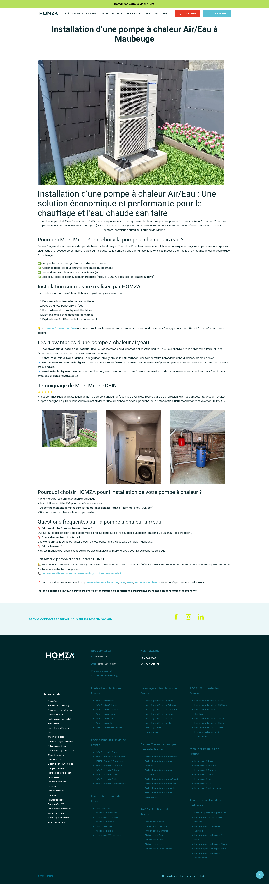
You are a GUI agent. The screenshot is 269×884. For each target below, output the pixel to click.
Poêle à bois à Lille (104, 723)
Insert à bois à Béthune (106, 812)
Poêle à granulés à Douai (107, 770)
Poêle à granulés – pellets (60, 719)
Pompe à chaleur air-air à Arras (209, 700)
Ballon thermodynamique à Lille (160, 788)
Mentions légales (170, 876)
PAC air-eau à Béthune (156, 826)
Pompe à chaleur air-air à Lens (209, 723)
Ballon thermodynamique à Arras (161, 756)
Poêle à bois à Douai (105, 714)
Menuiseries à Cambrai (205, 770)
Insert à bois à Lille (104, 830)
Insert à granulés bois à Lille (158, 723)
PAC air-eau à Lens (154, 839)
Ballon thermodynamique (60, 763)
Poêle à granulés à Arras (107, 752)
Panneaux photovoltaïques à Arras (210, 812)
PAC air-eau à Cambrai (156, 830)
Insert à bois (54, 732)
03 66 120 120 (101, 656)
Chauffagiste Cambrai (59, 817)
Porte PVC (52, 795)
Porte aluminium (56, 790)
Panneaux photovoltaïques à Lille (210, 848)
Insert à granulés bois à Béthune (160, 705)
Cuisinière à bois (56, 737)
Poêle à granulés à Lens (107, 774)
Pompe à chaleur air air (59, 768)
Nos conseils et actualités (60, 710)
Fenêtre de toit (54, 777)
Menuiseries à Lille (202, 783)
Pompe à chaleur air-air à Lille (208, 727)
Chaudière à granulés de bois (62, 750)
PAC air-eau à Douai (155, 835)
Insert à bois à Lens (105, 826)
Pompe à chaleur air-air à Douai (209, 718)
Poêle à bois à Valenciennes (109, 727)
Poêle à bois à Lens (104, 718)
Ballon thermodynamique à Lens (160, 783)
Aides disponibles (56, 822)
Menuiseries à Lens (203, 779)
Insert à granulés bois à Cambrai (161, 709)
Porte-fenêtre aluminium (59, 808)
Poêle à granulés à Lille (106, 779)
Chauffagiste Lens (57, 813)
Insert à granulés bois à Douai (159, 714)
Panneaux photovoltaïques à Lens (210, 844)
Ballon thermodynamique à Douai (161, 779)
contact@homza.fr (107, 663)
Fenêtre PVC (53, 786)
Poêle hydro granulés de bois (62, 741)
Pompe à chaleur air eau (59, 773)
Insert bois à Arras (104, 808)
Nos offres (52, 701)
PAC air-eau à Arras (154, 821)
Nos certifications (56, 714)
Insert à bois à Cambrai (107, 817)
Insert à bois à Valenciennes (109, 835)
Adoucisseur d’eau (57, 746)
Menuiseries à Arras (203, 761)
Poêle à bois (53, 723)
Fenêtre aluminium (57, 781)
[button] (148, 658)
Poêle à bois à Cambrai (107, 709)
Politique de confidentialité (192, 876)
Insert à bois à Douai (105, 821)
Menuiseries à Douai (203, 774)
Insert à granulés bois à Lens (158, 718)
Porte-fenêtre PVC (56, 804)
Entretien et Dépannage (59, 705)
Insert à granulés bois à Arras (159, 700)
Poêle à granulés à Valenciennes (111, 783)
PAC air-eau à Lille (153, 844)
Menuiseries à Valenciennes (207, 788)
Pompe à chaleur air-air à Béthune (210, 705)
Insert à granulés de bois (60, 728)
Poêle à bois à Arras (105, 700)
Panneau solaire (56, 799)
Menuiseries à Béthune (205, 765)
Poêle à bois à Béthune (106, 705)
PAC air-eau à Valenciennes (158, 848)
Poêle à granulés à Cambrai (109, 765)
